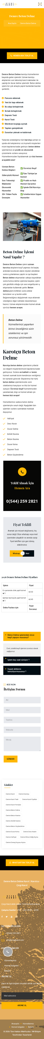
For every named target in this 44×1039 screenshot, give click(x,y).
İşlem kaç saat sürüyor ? (18, 660)
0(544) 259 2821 (22, 501)
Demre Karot (10, 794)
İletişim (7, 971)
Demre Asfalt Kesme (13, 821)
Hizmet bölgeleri (11, 965)
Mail (28, 553)
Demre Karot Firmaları (13, 805)
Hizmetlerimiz (10, 960)
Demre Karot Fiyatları (29, 799)
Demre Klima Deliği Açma (29, 837)
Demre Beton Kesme (13, 815)
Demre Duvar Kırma (12, 832)
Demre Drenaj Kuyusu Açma (15, 842)
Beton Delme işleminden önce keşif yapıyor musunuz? (21, 636)
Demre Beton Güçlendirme (15, 826)
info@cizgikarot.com (15, 940)
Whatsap (16, 553)
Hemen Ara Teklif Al (23, 55)
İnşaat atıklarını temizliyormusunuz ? (17, 670)
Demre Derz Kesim (29, 832)
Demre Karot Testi (12, 799)
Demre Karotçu (24, 794)
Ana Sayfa (12, 23)
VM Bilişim (36, 1031)
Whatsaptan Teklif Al (23, 862)
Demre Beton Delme (13, 810)
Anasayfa (15, 1024)
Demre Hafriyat (11, 837)
